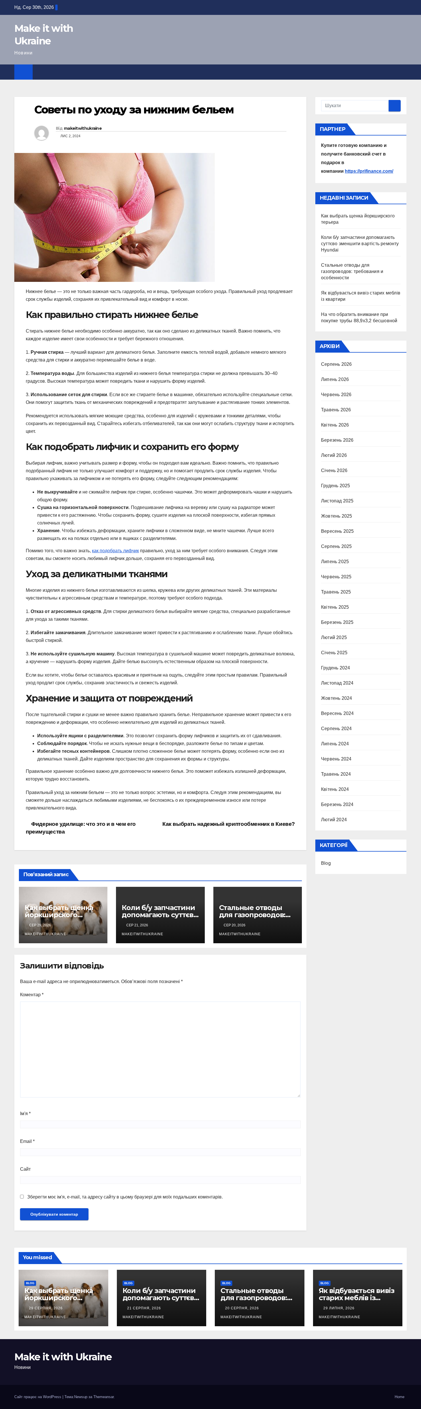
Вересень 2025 (337, 531)
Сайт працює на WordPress (38, 1397)
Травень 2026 (336, 409)
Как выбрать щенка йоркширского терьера (59, 914)
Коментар (32, 994)
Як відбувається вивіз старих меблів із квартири (356, 1297)
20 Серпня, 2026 (242, 1308)
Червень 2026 (336, 394)
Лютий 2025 (334, 637)
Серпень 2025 (336, 546)
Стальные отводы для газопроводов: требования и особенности (352, 271)
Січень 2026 (334, 470)
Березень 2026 (337, 440)
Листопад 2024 (337, 683)
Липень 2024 (335, 743)
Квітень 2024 (335, 789)
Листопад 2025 (337, 500)
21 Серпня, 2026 (144, 1308)
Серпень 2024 (336, 728)
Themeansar (103, 1397)
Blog (326, 863)
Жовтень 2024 (336, 698)
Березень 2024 (337, 804)
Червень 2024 (336, 758)
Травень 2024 (336, 774)
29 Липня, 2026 (339, 1308)
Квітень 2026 (335, 424)
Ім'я (25, 1113)
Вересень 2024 (337, 713)
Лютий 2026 (334, 455)
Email (27, 1141)
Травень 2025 (336, 591)
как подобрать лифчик (115, 550)
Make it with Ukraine (62, 1357)
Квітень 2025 (335, 607)
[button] (402, 71)
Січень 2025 (334, 652)
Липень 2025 (335, 561)
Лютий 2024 (334, 819)
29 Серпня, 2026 (46, 1308)
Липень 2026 (335, 379)
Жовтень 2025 (336, 516)
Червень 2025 (336, 576)
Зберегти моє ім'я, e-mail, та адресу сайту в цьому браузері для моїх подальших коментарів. (125, 1196)
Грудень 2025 (335, 485)
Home (399, 1397)
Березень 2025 (337, 622)
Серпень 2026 (336, 364)
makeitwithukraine (83, 128)
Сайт (25, 1169)
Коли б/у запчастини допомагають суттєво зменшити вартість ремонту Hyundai (360, 243)
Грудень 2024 (335, 667)
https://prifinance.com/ (369, 171)
